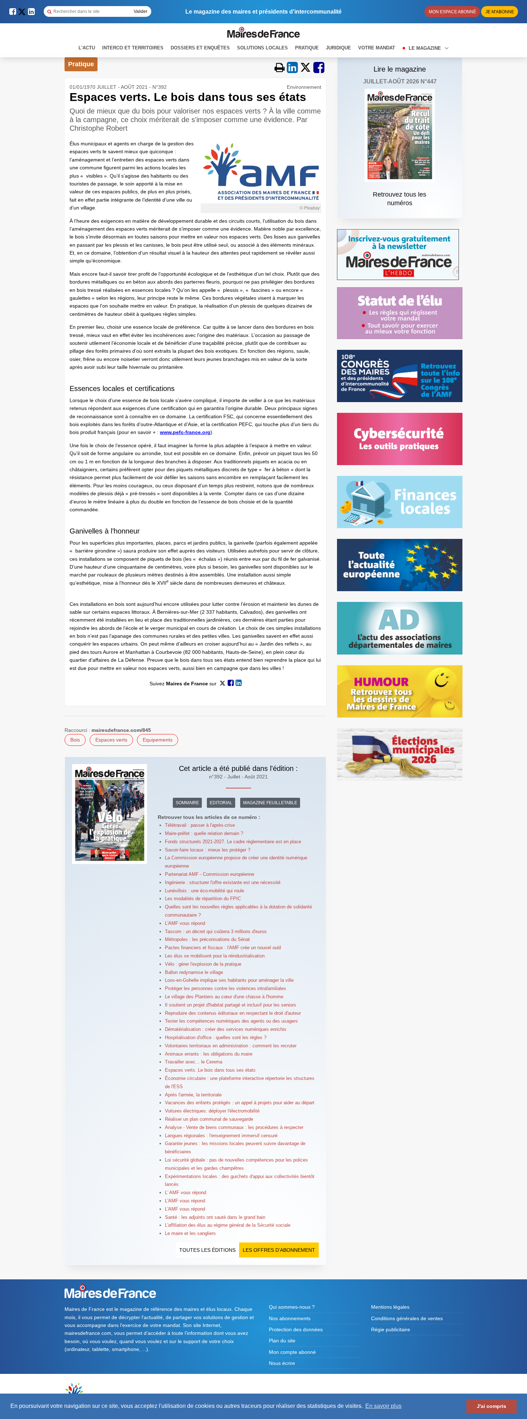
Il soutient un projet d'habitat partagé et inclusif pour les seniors (230, 1005)
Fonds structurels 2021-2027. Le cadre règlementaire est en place (233, 841)
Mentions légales (390, 1307)
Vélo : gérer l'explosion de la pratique (203, 964)
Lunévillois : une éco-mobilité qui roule (204, 890)
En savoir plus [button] (383, 1406)
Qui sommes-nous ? (292, 1307)
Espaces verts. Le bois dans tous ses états (210, 1070)
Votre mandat (376, 47)
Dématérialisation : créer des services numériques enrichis (225, 1029)
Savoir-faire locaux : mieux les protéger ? (207, 850)
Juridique (338, 47)
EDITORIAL (221, 802)
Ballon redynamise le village (194, 972)
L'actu (87, 47)
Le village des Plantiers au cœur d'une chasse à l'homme (224, 996)
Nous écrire (282, 1363)
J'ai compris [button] (491, 1406)
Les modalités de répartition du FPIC (203, 898)
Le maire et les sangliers (190, 1233)
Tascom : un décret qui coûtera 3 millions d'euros (216, 931)
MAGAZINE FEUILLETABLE (270, 802)
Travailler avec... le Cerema (193, 1062)
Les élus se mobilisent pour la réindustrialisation (215, 956)
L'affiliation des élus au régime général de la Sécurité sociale (227, 1225)
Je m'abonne (499, 11)
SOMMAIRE (187, 802)
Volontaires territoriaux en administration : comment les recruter (230, 1045)
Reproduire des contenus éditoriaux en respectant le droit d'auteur (233, 1013)
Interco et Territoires (132, 47)
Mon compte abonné (292, 1352)
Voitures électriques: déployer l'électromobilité (212, 1111)
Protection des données (296, 1329)
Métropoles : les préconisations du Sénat (207, 939)
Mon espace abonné (452, 11)
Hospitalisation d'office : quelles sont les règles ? (215, 1037)
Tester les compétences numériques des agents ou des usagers (231, 1021)
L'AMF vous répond (185, 923)
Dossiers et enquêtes (200, 47)
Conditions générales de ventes (407, 1318)
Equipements (157, 740)
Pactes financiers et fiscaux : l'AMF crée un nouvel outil (223, 947)
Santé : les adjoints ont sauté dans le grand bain (215, 1217)
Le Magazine (425, 48)
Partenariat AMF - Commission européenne (209, 874)
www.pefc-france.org (185, 432)
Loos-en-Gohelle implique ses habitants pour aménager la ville (229, 980)
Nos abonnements (289, 1318)
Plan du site (282, 1340)
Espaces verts (111, 740)
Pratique (307, 47)
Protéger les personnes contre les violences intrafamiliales (225, 988)
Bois (75, 740)
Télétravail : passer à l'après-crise (200, 825)
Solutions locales (262, 47)
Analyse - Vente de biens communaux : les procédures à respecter (234, 1127)
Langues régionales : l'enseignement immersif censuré (221, 1135)
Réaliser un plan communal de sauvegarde (209, 1119)
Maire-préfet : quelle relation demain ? (204, 833)
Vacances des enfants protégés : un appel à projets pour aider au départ (239, 1102)
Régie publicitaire (390, 1329)
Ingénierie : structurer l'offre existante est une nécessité (222, 882)
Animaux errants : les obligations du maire (208, 1054)
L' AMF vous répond (185, 1192)
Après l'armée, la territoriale (193, 1094)
